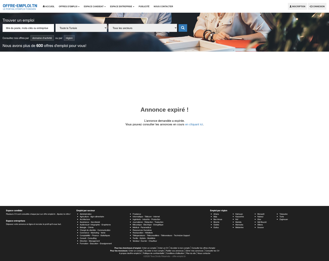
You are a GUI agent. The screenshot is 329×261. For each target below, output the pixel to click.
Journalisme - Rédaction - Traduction (148, 222)
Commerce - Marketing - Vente (92, 232)
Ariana (216, 213)
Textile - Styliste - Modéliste (144, 238)
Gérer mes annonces (194, 250)
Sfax (259, 219)
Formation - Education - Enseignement (96, 243)
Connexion (318, 6)
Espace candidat (94, 6)
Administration (86, 213)
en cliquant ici (194, 124)
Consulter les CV (212, 250)
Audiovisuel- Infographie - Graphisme (95, 224)
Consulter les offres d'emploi (203, 247)
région (69, 38)
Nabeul (260, 216)
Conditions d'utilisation (175, 253)
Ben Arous (218, 219)
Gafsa (216, 227)
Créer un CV (163, 247)
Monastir (261, 213)
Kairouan (239, 213)
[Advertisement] (164, 77)
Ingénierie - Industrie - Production (146, 219)
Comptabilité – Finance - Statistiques (95, 235)
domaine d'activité (42, 38)
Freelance (137, 213)
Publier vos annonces (175, 250)
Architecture (85, 219)
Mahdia (238, 222)
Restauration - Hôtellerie (143, 232)
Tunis (281, 216)
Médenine (239, 227)
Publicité (144, 6)
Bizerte (216, 222)
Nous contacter (163, 6)
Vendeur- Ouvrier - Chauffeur (145, 240)
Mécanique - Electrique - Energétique (148, 224)
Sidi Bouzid (261, 222)
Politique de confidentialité (153, 253)
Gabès (216, 224)
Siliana (260, 224)
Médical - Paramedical (142, 227)
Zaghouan (283, 219)
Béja (215, 216)
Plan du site (191, 253)
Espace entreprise (121, 6)
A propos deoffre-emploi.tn (130, 253)
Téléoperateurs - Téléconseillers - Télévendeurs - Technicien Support (161, 235)
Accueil (49, 6)
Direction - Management (90, 240)
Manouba (239, 224)
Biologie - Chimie (87, 227)
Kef (236, 219)
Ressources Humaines (142, 230)
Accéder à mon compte (180, 247)
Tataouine (283, 213)
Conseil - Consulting (88, 238)
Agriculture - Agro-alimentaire (92, 216)
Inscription (298, 6)
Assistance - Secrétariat (90, 222)
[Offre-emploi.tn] (20, 6)
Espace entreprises (15, 220)
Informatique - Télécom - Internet (146, 216)
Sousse (260, 227)
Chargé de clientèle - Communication (95, 230)
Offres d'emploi (68, 6)
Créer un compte (149, 247)
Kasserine (239, 216)
